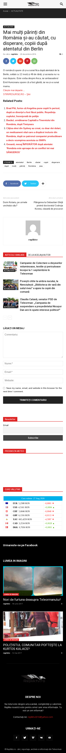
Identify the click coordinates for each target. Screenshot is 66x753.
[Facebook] (16, 738)
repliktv (14, 54)
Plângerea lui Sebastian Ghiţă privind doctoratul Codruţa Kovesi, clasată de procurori (48, 205)
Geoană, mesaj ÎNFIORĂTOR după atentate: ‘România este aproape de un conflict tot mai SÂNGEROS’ (30, 148)
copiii (46, 162)
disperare (56, 162)
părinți (22, 166)
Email (5, 425)
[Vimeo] (33, 738)
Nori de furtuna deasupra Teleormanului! (32, 599)
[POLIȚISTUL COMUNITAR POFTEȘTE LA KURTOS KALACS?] (33, 626)
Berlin (29, 162)
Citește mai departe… (14, 90)
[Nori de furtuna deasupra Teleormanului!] (33, 581)
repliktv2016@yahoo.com (40, 716)
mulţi (14, 166)
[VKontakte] (41, 738)
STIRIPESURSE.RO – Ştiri (16, 94)
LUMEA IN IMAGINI (11, 594)
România (32, 166)
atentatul (19, 162)
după (6, 166)
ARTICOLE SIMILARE (15, 255)
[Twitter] (25, 738)
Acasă (5, 11)
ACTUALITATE (17, 11)
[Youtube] (50, 738)
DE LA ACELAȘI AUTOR (39, 255)
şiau (41, 166)
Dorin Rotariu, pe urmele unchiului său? (15, 204)
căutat (37, 162)
